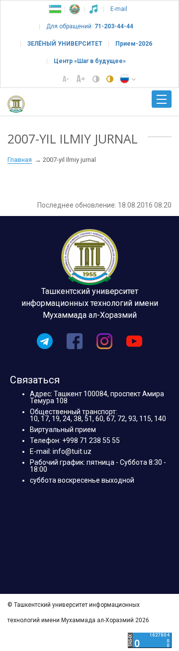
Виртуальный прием (63, 430)
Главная (19, 159)
